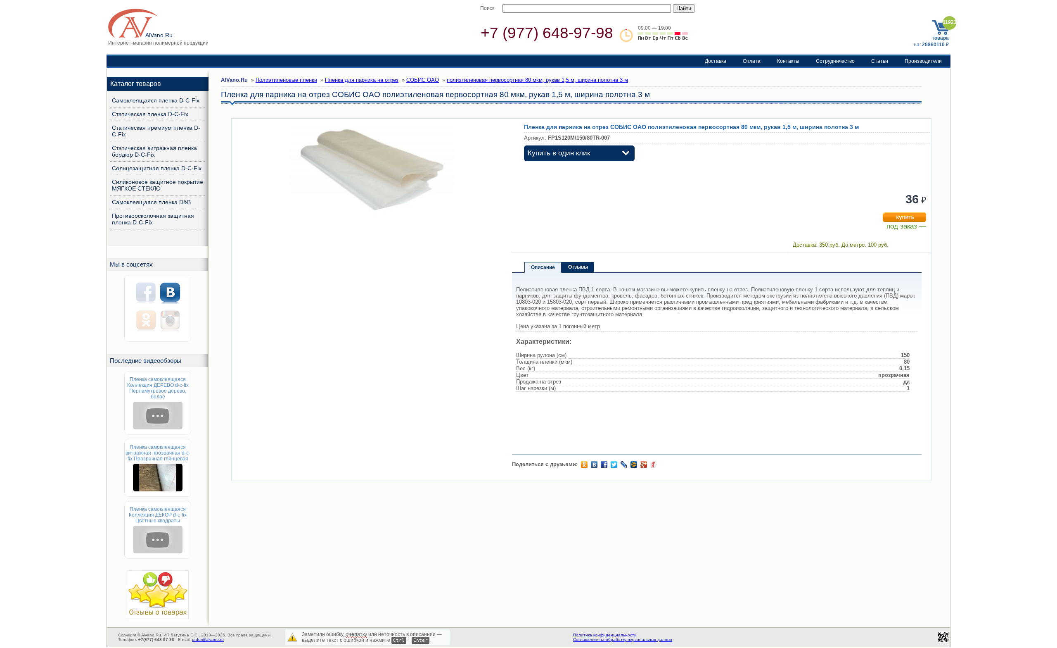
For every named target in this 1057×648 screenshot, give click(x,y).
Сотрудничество (835, 61)
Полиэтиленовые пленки (286, 80)
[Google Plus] (643, 464)
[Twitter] (614, 464)
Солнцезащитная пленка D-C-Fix (156, 168)
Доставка (715, 61)
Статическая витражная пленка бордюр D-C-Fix (154, 151)
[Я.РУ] (653, 464)
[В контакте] (594, 464)
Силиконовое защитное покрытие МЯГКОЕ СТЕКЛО (157, 185)
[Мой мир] (633, 464)
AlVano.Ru (234, 80)
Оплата (752, 61)
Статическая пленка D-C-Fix (150, 114)
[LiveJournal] (624, 464)
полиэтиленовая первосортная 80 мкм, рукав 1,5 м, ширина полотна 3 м (537, 80)
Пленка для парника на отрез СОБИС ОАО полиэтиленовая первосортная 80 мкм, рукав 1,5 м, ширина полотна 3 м (691, 127)
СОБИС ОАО (422, 80)
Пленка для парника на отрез (361, 80)
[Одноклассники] (584, 464)
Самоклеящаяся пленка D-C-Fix (155, 100)
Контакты (788, 61)
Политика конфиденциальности (605, 635)
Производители (923, 61)
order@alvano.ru (208, 639)
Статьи (879, 61)
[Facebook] (604, 464)
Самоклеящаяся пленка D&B (151, 202)
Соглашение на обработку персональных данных (622, 639)
